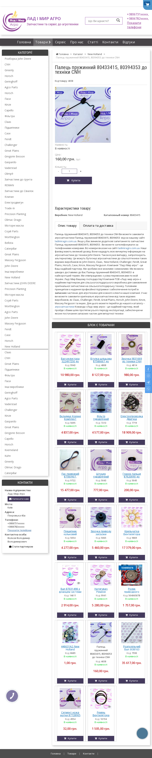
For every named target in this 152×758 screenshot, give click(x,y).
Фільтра (10, 116)
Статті (93, 42)
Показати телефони (134, 25)
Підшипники (12, 127)
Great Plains (12, 150)
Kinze (8, 104)
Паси (8, 99)
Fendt (8, 139)
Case (8, 133)
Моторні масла (14, 225)
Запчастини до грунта (18, 179)
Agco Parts (11, 87)
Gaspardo (10, 162)
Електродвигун (14, 202)
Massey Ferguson (15, 260)
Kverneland (11, 450)
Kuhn (8, 456)
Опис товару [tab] (67, 226)
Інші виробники (14, 271)
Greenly (9, 70)
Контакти (110, 42)
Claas (8, 122)
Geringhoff (11, 81)
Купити (74, 180)
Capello (9, 110)
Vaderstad (11, 168)
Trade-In (10, 208)
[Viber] (148, 389)
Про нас (76, 42)
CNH (7, 64)
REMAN (9, 185)
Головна (24, 42)
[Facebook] (148, 369)
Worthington (12, 237)
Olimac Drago (13, 220)
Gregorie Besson (15, 156)
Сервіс (60, 42)
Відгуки (129, 42)
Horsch (9, 76)
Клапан (9, 196)
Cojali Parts (11, 231)
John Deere (11, 266)
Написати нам (20, 498)
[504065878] (131, 574)
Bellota (9, 243)
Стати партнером (22, 546)
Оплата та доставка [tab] (98, 226)
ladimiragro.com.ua (65, 241)
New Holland (12, 277)
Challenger (11, 145)
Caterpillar (11, 248)
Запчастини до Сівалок (19, 191)
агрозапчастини (64, 306)
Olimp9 (9, 173)
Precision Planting (15, 214)
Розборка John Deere (18, 58)
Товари (42, 42)
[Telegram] (148, 382)
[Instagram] (148, 376)
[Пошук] (118, 20)
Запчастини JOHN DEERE (20, 283)
